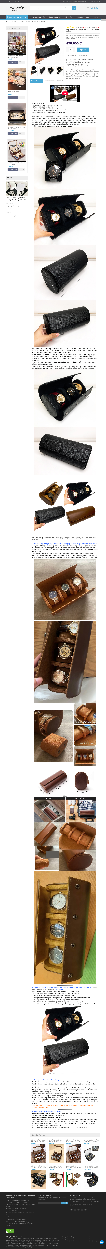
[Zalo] (101, 1242)
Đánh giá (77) (60, 80)
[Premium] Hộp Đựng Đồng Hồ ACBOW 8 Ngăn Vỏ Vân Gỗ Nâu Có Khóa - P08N (56, 1166)
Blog (87, 17)
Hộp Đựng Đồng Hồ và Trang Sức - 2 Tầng (16, 163)
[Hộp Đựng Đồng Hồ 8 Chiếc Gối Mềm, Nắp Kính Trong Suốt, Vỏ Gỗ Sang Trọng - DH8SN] (73, 1153)
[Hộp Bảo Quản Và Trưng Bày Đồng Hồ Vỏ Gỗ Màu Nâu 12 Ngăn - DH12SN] (38, 1153)
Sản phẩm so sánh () (83, 1)
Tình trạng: (92, 27)
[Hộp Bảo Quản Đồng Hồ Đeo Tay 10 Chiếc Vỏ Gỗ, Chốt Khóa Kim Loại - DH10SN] (56, 1153)
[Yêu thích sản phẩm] (45, 1152)
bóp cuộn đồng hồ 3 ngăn (73, 78)
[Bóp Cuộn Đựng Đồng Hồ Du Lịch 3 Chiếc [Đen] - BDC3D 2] (51, 71)
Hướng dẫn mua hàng (68, 1237)
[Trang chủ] (17, 9)
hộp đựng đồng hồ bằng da (89, 70)
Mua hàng (40, 1161)
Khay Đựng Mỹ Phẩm (38, 17)
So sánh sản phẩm (84, 55)
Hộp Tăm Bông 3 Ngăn (14, 91)
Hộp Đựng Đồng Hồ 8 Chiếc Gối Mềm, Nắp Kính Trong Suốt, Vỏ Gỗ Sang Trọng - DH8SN (73, 1140)
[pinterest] (18, 1)
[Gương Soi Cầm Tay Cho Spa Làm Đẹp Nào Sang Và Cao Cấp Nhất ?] (17, 189)
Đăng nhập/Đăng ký (95, 1)
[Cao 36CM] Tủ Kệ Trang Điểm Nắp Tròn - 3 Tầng (16, 56)
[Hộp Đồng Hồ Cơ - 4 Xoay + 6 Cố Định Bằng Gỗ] (17, 115)
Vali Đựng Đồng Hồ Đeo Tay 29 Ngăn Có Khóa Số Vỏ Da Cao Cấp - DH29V (91, 1166)
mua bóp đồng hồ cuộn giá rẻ (74, 76)
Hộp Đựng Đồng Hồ (54, 17)
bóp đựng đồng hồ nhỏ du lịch (91, 76)
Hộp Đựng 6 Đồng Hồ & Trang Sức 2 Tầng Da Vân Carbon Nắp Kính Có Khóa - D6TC (38, 1166)
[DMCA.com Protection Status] (10, 1231)
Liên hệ (96, 17)
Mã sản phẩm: (79, 27)
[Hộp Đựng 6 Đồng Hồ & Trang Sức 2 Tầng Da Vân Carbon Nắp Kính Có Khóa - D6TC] (38, 1179)
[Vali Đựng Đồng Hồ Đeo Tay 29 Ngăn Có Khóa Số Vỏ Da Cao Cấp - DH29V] (91, 1179)
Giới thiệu (80, 17)
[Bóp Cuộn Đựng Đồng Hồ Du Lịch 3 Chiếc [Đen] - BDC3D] (34, 71)
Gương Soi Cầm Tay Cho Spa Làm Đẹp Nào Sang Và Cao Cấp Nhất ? (16, 200)
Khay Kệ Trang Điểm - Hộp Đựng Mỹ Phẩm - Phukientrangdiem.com (82, 1205)
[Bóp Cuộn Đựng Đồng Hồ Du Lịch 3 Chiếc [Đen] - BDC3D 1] (43, 71)
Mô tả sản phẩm (36, 81)
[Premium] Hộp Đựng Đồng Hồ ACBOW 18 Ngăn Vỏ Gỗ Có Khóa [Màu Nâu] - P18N (73, 1166)
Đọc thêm (8, 212)
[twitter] (12, 1)
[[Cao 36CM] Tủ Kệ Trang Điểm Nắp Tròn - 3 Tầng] (17, 43)
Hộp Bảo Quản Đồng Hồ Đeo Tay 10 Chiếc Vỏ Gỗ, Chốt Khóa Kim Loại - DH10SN (56, 1140)
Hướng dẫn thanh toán (68, 1239)
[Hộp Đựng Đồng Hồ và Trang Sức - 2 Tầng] (17, 150)
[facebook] (6, 1)
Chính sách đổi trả (87, 1237)
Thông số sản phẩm (49, 80)
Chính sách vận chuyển (68, 1241)
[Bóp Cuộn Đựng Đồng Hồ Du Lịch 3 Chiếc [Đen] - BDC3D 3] (60, 71)
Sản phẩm (14, 21)
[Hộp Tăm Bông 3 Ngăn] (17, 79)
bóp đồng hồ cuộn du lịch (78, 73)
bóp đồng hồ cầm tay (92, 73)
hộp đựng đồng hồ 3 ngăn (86, 71)
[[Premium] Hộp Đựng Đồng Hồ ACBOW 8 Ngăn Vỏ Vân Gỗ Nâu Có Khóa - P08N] (56, 1179)
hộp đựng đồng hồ (76, 70)
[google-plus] (9, 1)
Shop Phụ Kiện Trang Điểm (15, 1237)
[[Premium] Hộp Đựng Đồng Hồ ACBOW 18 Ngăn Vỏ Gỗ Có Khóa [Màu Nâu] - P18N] (73, 1179)
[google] (75, 1210)
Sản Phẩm (69, 17)
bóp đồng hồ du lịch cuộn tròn (90, 75)
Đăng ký (64, 1203)
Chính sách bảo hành (88, 1239)
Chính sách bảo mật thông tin (90, 1241)
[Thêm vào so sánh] (45, 1156)
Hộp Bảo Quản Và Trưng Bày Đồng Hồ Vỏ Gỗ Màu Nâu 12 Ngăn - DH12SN (38, 1140)
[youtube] (15, 1)
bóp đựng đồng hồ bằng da (73, 75)
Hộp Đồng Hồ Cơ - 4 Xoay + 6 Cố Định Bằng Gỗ (16, 128)
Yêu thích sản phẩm (72, 55)
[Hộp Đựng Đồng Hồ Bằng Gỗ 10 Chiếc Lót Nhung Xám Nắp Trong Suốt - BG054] (91, 1153)
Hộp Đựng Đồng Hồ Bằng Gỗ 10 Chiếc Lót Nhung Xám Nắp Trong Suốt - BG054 (91, 1140)
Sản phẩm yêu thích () (69, 1)
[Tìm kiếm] (74, 8)
